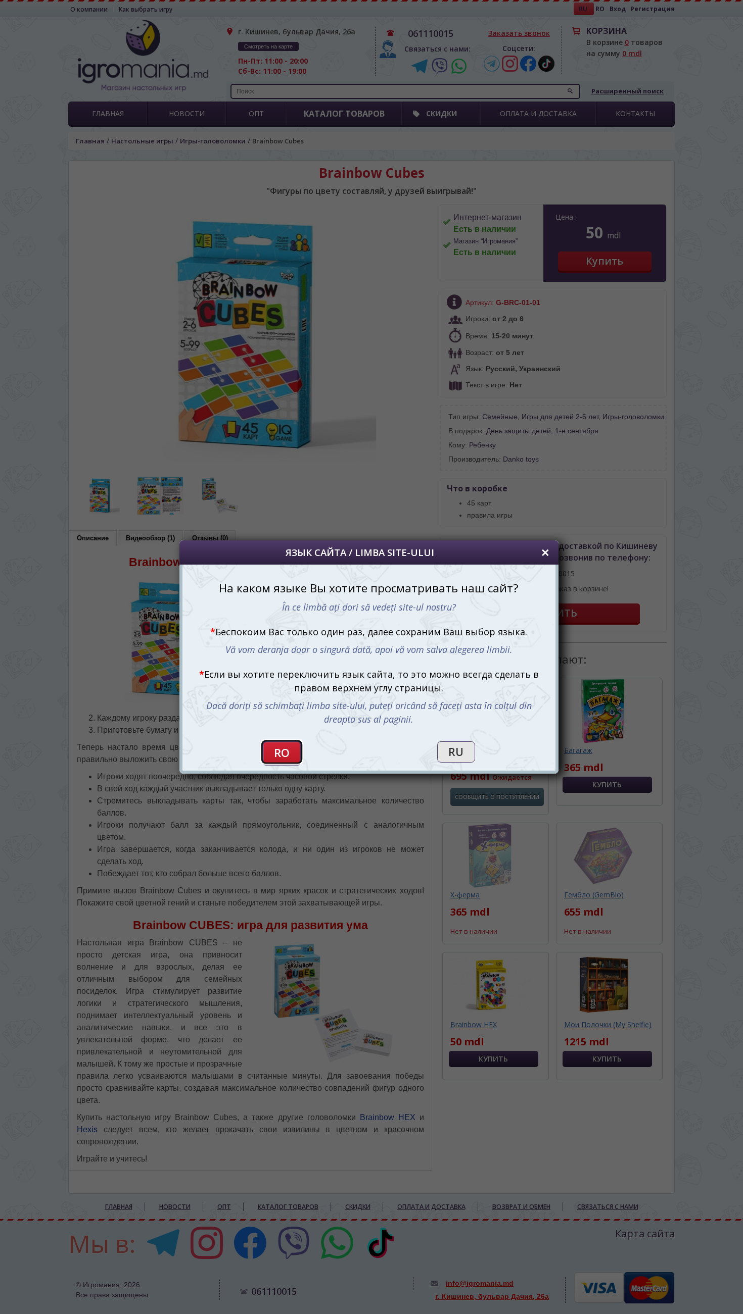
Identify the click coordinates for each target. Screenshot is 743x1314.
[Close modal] (545, 552)
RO (282, 752)
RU (455, 752)
